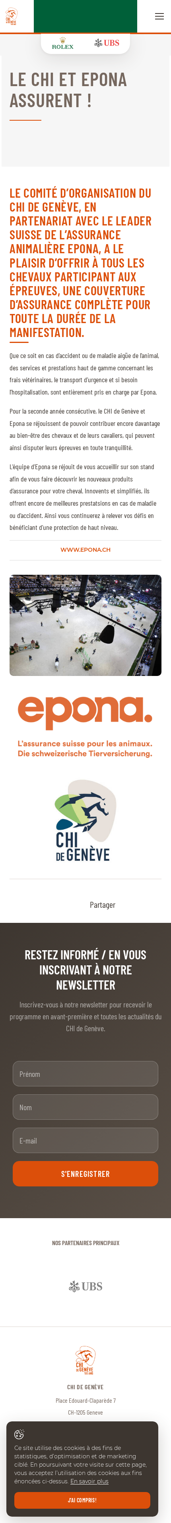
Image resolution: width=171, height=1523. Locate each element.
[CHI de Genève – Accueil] (11, 16)
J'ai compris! (82, 1500)
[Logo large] (85, 820)
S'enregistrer (85, 1173)
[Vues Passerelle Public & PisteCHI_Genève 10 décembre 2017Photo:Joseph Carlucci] (85, 625)
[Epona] (85, 727)
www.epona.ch (85, 549)
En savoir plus (89, 1481)
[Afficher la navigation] (159, 16)
